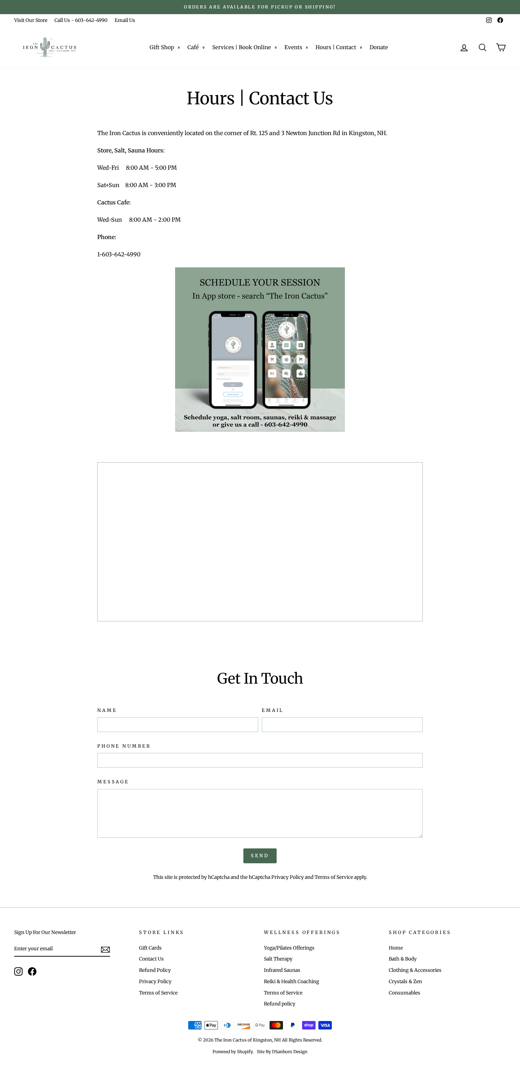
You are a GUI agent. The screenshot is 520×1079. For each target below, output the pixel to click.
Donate (379, 47)
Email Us (125, 20)
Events (293, 47)
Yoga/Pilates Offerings (289, 948)
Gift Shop (162, 47)
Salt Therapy (278, 959)
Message (113, 781)
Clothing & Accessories (415, 970)
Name (107, 710)
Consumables (404, 993)
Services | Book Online (241, 47)
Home (396, 948)
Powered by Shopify (233, 1051)
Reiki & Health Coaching (291, 982)
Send (260, 856)
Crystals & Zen (405, 982)
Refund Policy (155, 970)
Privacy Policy (287, 877)
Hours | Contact (336, 47)
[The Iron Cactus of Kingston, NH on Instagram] (18, 971)
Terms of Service (333, 877)
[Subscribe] (105, 949)
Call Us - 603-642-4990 (81, 20)
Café (193, 47)
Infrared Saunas (282, 970)
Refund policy (279, 1004)
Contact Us (151, 959)
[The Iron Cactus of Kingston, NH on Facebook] (32, 971)
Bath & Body (403, 959)
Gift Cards (150, 948)
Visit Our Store (30, 20)
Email (273, 710)
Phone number (124, 746)
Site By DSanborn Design (282, 1051)
